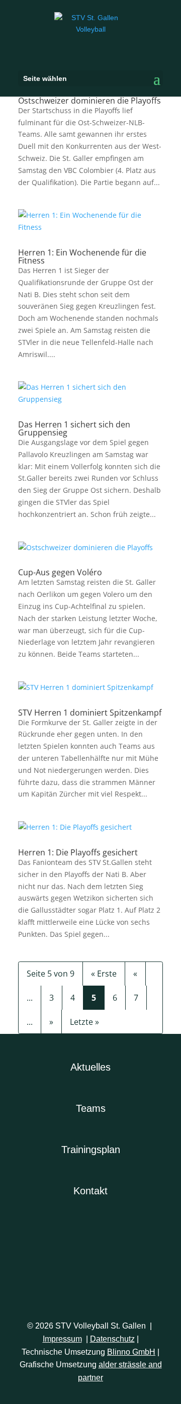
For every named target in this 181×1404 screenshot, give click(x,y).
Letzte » (84, 1021)
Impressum (62, 1339)
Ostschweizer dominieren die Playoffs (89, 100)
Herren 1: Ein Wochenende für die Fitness (82, 256)
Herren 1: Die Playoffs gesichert (78, 852)
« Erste (104, 973)
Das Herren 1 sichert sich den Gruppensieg (74, 428)
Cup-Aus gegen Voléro (60, 572)
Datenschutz (112, 1339)
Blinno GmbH (131, 1352)
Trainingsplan (90, 1149)
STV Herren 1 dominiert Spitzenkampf (89, 712)
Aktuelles (90, 1067)
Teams (91, 1108)
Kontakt (90, 1190)
